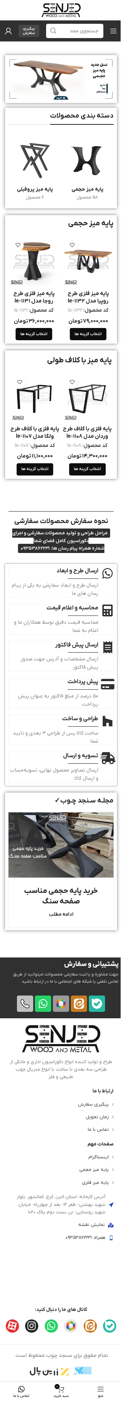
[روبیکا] (61, 1003)
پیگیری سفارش (29, 30)
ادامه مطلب (61, 914)
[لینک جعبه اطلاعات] (61, 1052)
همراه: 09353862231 (85, 1237)
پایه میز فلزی (95, 1182)
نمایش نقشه (91, 1225)
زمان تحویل (97, 1116)
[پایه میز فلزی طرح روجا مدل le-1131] (33, 261)
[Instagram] (31, 1325)
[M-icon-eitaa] (79, 1003)
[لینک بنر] (61, 79)
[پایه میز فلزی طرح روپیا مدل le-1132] (88, 261)
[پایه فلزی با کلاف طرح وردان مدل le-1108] (87, 397)
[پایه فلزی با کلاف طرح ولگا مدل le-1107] (34, 397)
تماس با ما (98, 1129)
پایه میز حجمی (94, 1169)
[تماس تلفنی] (25, 1003)
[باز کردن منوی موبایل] (113, 31)
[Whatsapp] (43, 1003)
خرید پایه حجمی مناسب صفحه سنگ (61, 896)
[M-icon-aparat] (12, 1325)
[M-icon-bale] (97, 1003)
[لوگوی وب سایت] (61, 9)
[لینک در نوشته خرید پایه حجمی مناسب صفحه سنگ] (61, 845)
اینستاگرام (98, 1157)
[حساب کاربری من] (8, 31)
